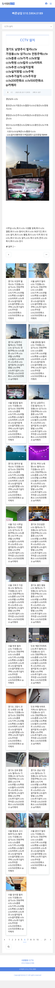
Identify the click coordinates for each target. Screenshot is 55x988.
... (41, 940)
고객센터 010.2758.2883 (27, 969)
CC (12, 92)
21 (45, 940)
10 (37, 940)
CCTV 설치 (27, 40)
